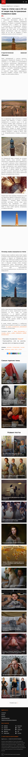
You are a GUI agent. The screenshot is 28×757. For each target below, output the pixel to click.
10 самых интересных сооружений (16, 326)
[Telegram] (20, 353)
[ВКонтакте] (7, 353)
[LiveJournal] (15, 353)
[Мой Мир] (11, 353)
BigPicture (10, 6)
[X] (13, 353)
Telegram (20, 339)
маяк (12, 349)
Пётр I (16, 349)
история (16, 6)
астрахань (7, 349)
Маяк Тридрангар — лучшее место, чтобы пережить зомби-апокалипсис (14, 333)
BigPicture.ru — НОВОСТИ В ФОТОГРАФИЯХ (11, 738)
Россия (22, 347)
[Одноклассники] (9, 353)
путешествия (15, 347)
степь (20, 349)
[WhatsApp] (18, 353)
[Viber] (17, 353)
